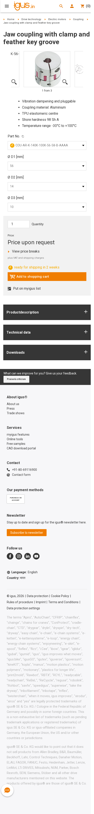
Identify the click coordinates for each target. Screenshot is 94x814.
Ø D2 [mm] (16, 177)
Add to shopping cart (29, 278)
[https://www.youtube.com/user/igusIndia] (36, 556)
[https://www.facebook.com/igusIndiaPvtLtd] (10, 556)
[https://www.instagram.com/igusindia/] (19, 556)
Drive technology (31, 19)
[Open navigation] (6, 6)
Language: (24, 572)
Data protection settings (23, 608)
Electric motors (57, 19)
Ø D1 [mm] (16, 157)
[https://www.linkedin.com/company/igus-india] (27, 556)
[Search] (61, 6)
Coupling (78, 19)
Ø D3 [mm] (16, 198)
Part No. (14, 136)
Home (10, 19)
